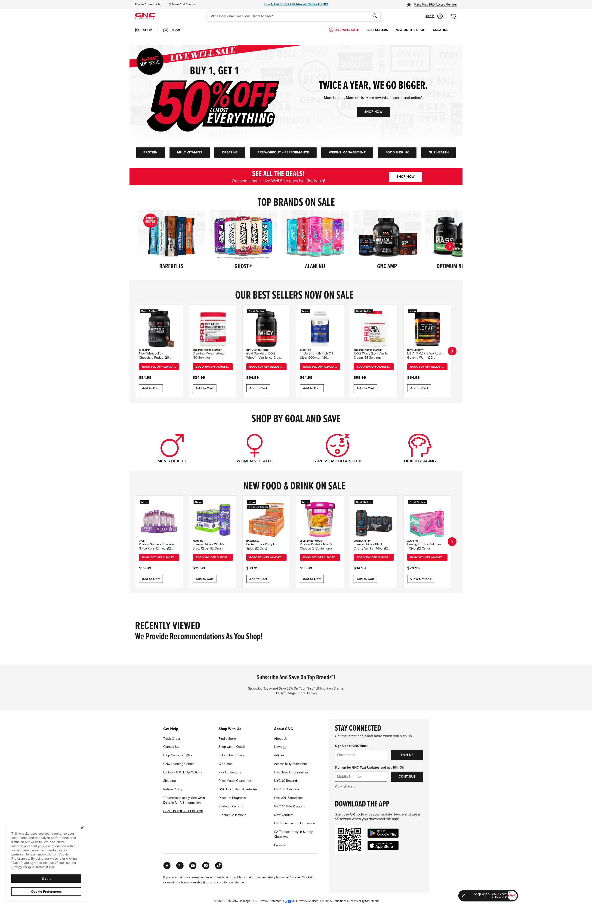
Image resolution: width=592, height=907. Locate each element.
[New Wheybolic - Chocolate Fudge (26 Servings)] (159, 328)
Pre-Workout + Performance (283, 152)
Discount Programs (232, 798)
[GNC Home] (145, 16)
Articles (279, 755)
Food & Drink (397, 152)
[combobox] (293, 16)
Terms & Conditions (333, 901)
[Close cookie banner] (82, 827)
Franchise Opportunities (291, 772)
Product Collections (232, 815)
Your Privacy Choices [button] (305, 901)
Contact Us (171, 747)
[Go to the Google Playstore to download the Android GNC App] (383, 833)
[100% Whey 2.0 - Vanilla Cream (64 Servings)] (374, 328)
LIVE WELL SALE (347, 30)
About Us (280, 739)
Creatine (230, 152)
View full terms (345, 786)
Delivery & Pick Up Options (182, 772)
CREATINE (440, 30)
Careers (279, 845)
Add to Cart (151, 388)
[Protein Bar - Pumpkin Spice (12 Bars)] (266, 519)
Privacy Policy (21, 867)
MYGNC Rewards (286, 781)
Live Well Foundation (289, 798)
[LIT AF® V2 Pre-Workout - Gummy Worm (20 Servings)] (427, 328)
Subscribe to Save (231, 755)
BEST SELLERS (377, 30)
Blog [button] (176, 30)
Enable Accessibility (147, 4)
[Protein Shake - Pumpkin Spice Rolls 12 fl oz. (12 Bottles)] (159, 519)
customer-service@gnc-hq (196, 882)
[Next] (449, 246)
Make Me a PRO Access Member (435, 4)
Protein (150, 152)
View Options (420, 579)
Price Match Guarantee (235, 781)
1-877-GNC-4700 (303, 877)
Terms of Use (45, 867)
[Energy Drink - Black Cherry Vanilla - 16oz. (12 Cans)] (374, 519)
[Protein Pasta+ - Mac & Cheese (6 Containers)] (320, 519)
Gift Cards (226, 764)
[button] (434, 16)
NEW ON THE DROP (410, 30)
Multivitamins (189, 152)
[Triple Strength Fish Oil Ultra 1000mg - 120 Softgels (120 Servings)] (320, 328)
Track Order (171, 739)
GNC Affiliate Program (289, 806)
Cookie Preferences (46, 891)
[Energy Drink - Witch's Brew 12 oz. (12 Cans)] (213, 519)
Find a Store (227, 739)
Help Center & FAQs (177, 755)
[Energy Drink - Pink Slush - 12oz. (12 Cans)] (427, 519)
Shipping (169, 781)
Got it (46, 878)
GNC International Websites (238, 789)
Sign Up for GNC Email (352, 746)
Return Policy (172, 789)
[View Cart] (455, 14)
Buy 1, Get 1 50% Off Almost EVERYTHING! (296, 4)
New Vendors (283, 815)
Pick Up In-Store (230, 772)
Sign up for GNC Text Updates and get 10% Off (369, 768)
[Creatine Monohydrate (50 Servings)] (213, 328)
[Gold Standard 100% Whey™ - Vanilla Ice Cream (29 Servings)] (266, 328)
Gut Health (439, 152)
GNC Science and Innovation (294, 823)
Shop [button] (147, 30)
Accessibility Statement (290, 764)
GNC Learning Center (178, 764)
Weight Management (347, 152)
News (278, 747)
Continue (407, 777)
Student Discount (231, 806)
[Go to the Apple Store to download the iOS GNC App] (383, 845)
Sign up (407, 755)
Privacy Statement (270, 901)
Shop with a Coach (232, 747)
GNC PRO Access (286, 789)
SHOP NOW (373, 112)
